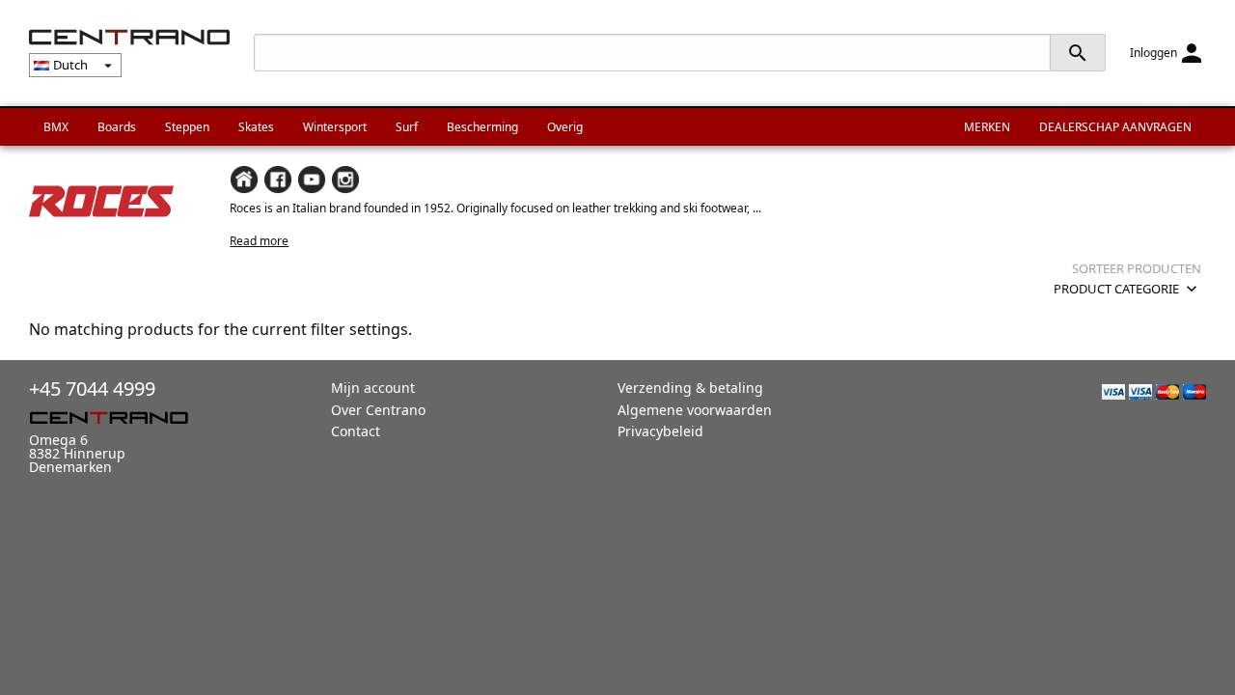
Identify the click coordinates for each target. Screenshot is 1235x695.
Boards (116, 127)
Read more (259, 241)
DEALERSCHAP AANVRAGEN (1115, 127)
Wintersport (335, 127)
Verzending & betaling (690, 387)
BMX (56, 127)
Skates (256, 127)
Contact (355, 431)
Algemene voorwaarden (695, 410)
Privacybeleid (660, 431)
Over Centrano (378, 410)
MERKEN (987, 127)
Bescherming (482, 127)
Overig (565, 127)
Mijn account (373, 387)
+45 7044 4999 (92, 388)
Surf (407, 127)
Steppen (187, 127)
